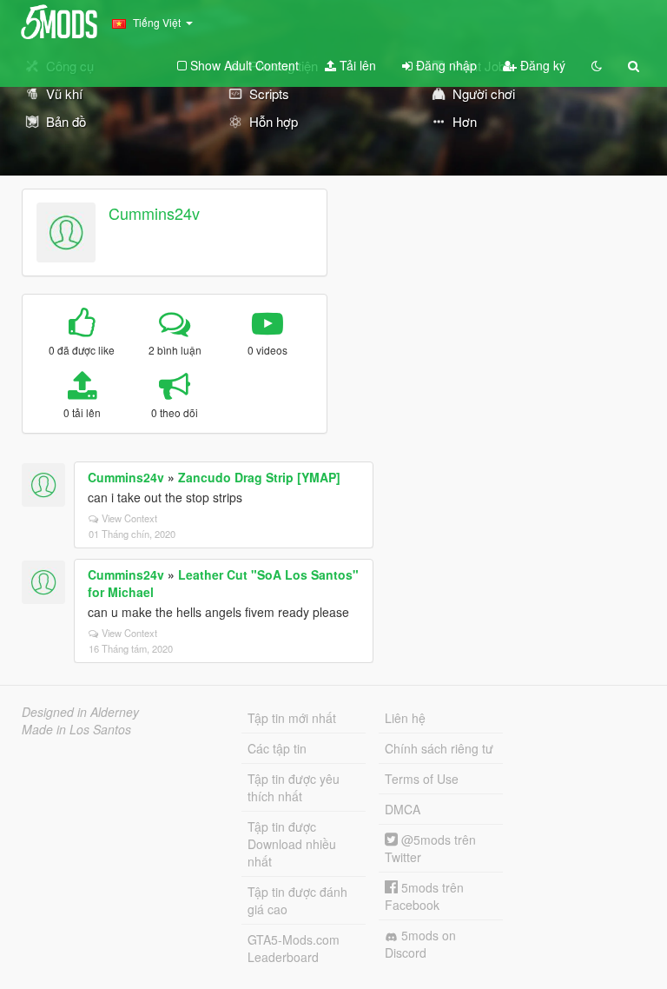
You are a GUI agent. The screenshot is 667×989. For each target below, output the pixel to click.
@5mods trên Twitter (430, 848)
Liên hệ (405, 718)
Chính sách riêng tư (439, 748)
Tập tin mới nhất (292, 718)
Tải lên (356, 65)
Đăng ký (541, 65)
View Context (129, 518)
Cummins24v (154, 213)
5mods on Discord (420, 943)
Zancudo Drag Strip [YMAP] (259, 477)
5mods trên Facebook (424, 896)
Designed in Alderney (80, 711)
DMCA (402, 809)
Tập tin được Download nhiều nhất (292, 844)
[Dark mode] (596, 65)
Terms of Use (422, 778)
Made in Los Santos (76, 729)
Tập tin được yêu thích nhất (294, 787)
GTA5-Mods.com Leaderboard (294, 948)
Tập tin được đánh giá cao (297, 900)
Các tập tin (277, 748)
